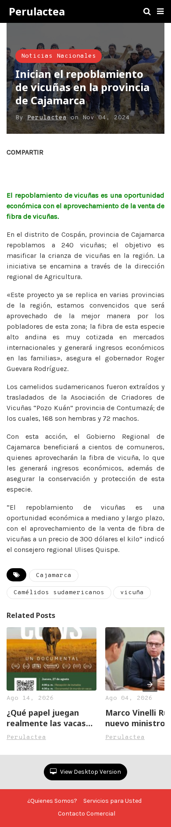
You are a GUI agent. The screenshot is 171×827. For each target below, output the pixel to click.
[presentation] (149, 684)
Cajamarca (53, 575)
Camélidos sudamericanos (59, 592)
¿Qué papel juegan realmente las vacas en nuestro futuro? (46, 717)
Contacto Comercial (86, 813)
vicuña (132, 592)
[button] (160, 11)
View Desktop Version (90, 772)
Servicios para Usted (112, 801)
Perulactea (37, 11)
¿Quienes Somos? (52, 801)
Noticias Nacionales (58, 56)
